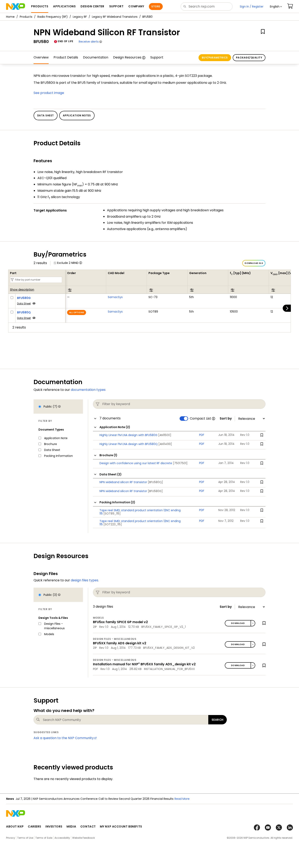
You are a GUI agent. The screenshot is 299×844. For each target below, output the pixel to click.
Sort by (226, 418)
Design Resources (127, 57)
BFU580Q (24, 312)
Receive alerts (89, 42)
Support (156, 57)
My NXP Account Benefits (121, 826)
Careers (34, 826)
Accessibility (62, 838)
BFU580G (24, 298)
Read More (182, 799)
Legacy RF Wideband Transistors (114, 17)
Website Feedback (83, 838)
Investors (53, 826)
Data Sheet (24, 303)
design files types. (85, 580)
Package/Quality (249, 57)
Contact (88, 826)
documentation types (88, 389)
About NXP (15, 826)
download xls (254, 263)
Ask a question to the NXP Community (64, 738)
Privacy (10, 838)
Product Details (65, 57)
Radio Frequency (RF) (52, 17)
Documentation (95, 57)
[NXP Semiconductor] (15, 6)
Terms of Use (25, 838)
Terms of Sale (43, 838)
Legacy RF (80, 17)
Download (238, 623)
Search (218, 720)
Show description (22, 290)
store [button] (155, 6)
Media (71, 826)
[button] (276, 6)
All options (76, 312)
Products (26, 17)
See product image (49, 92)
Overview (41, 57)
